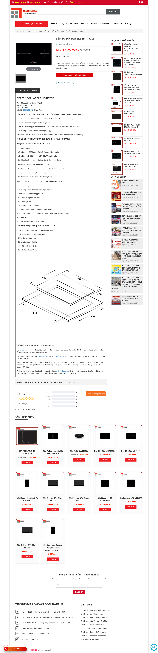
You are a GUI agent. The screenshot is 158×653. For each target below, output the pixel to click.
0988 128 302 (20, 2)
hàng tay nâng (27, 350)
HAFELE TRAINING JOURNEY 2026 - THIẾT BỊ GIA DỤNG (131, 230)
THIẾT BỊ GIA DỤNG (34, 31)
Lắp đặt (84, 24)
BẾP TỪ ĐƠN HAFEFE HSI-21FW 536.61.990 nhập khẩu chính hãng (132, 87)
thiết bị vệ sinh (43, 356)
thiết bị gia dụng (62, 371)
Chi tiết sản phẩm (28, 91)
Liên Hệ (128, 24)
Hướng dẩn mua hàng (66, 83)
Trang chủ (21, 31)
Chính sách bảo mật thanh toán (92, 625)
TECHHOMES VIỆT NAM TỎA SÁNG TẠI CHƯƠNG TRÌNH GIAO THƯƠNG (131, 268)
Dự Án (64, 24)
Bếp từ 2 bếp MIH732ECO (105, 451)
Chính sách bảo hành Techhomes (93, 636)
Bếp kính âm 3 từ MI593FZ (131, 498)
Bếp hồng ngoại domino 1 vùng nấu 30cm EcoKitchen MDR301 (53, 548)
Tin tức (94, 24)
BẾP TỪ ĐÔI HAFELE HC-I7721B (73, 31)
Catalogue (104, 24)
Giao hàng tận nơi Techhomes (92, 639)
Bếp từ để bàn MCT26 (79, 451)
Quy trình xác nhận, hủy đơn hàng (94, 628)
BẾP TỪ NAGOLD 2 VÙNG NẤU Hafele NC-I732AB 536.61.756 (133, 101)
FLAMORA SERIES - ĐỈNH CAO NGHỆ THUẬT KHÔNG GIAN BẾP (131, 206)
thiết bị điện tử (61, 356)
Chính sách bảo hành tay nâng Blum (94, 621)
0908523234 (34, 2)
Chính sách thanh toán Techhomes (94, 632)
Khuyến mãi (117, 24)
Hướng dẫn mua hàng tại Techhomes (95, 610)
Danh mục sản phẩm (33, 24)
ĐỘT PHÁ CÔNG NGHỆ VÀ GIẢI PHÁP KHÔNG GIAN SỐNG (131, 218)
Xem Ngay (27, 462)
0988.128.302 (28, 110)
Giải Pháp (74, 24)
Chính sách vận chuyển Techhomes (94, 617)
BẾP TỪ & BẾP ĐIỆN (51, 31)
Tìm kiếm (112, 12)
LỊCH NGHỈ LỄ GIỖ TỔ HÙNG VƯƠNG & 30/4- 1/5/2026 (130, 298)
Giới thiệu (55, 24)
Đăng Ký (79, 592)
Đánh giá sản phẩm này (96, 394)
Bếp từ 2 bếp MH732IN (130, 451)
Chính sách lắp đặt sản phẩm (92, 614)
